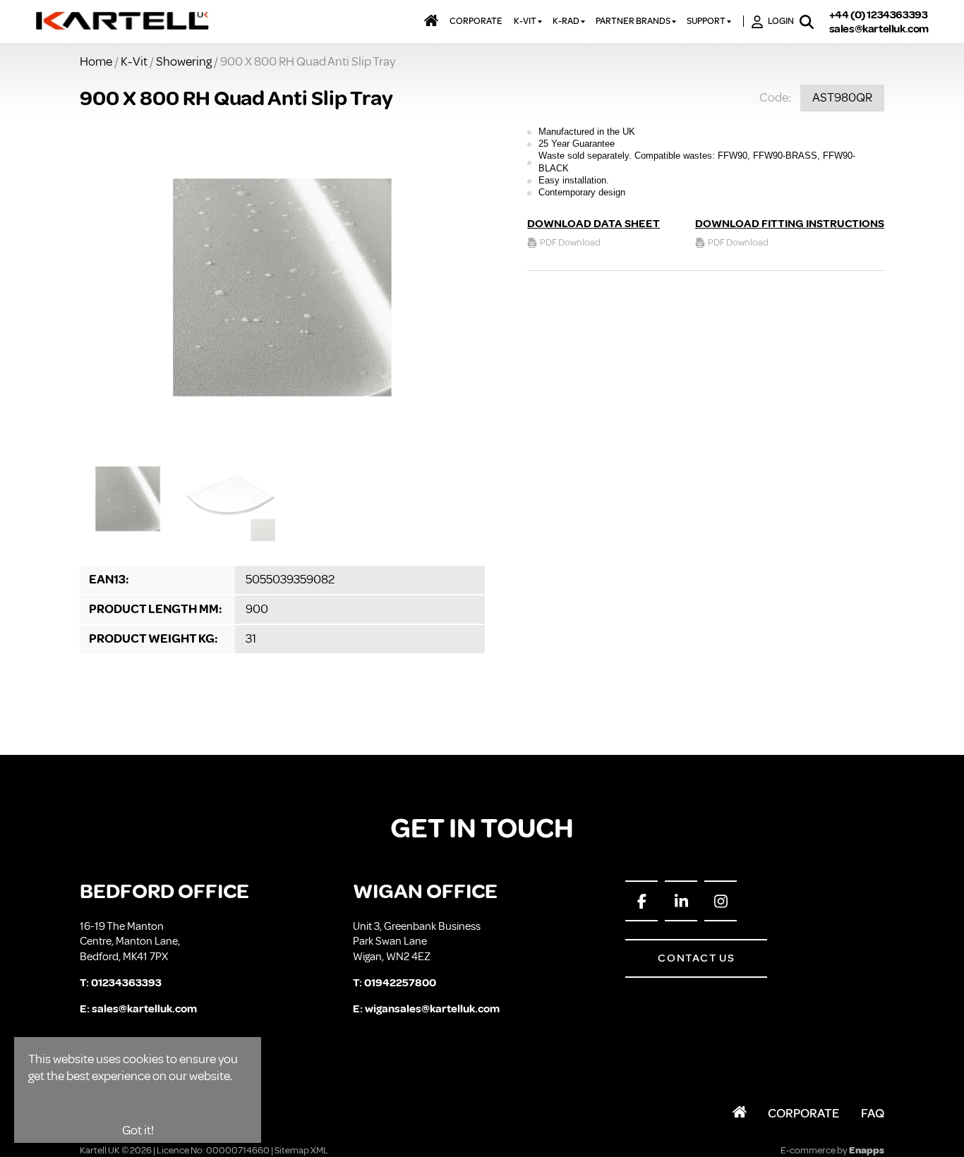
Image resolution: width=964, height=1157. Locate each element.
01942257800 (400, 983)
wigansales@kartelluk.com (432, 1009)
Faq (872, 1113)
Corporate (804, 1113)
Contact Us (696, 958)
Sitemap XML (301, 1150)
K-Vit (134, 61)
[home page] (123, 21)
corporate (476, 21)
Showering (184, 61)
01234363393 (126, 983)
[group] (282, 287)
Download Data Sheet (593, 224)
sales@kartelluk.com (879, 29)
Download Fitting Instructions (789, 224)
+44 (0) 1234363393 (878, 15)
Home (96, 61)
